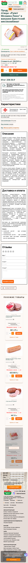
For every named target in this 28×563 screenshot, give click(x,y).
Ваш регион (6, 480)
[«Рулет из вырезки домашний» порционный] (14, 307)
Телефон (5, 475)
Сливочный (10, 533)
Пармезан (6, 533)
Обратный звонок (21, 493)
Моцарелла (14, 540)
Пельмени (6, 522)
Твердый (5, 536)
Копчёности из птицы (8, 516)
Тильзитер (13, 538)
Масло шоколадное (8, 548)
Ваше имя (5, 473)
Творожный (16, 533)
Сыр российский (7, 538)
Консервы (14, 529)
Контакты (7, 502)
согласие (9, 482)
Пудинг (5, 549)
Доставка (13, 502)
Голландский (11, 534)
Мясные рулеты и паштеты (11, 128)
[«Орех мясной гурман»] (14, 392)
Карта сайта (6, 505)
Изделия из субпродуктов (18, 516)
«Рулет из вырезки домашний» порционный (13, 316)
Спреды (13, 546)
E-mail (4, 477)
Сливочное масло (7, 546)
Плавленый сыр (10, 549)
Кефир (19, 549)
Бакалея (6, 525)
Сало (11, 518)
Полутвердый (17, 534)
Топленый (6, 534)
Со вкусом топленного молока (14, 536)
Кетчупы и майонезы (15, 527)
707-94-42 (19, 491)
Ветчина (5, 518)
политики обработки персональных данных (13, 484)
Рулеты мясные (16, 513)
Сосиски (21, 513)
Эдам (18, 540)
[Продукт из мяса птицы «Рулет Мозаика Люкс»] (14, 350)
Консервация (9, 529)
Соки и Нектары (7, 527)
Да (10, 9)
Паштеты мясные (12, 515)
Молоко (16, 549)
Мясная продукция (9, 510)
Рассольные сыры (7, 540)
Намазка (14, 518)
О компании (6, 500)
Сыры (5, 531)
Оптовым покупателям (8, 507)
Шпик (8, 518)
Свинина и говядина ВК (13, 511)
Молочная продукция (10, 544)
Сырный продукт (11, 541)
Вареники (10, 522)
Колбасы (5, 511)
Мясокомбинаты (19, 502)
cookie (8, 555)
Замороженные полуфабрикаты (13, 521)
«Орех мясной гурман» (11, 401)
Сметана (14, 548)
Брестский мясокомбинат (17, 51)
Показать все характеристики (8, 59)
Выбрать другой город (18, 9)
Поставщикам (13, 505)
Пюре (5, 529)
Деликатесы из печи (8, 513)
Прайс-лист (19, 500)
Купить (20, 70)
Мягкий (5, 541)
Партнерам (12, 500)
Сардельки (6, 515)
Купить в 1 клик (14, 74)
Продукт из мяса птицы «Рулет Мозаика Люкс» (13, 359)
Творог (17, 548)
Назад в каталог (10, 288)
